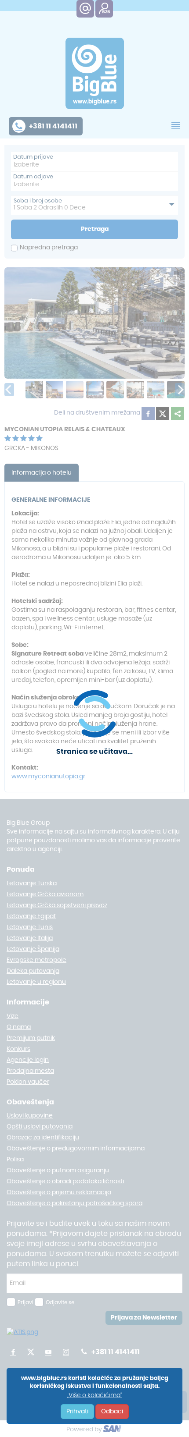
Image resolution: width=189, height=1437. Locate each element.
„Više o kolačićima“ (94, 1395)
